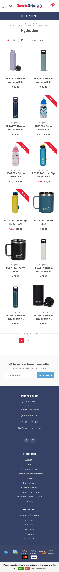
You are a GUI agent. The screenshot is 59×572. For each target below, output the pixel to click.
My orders (29, 520)
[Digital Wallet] (24, 552)
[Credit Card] (15, 552)
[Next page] (35, 340)
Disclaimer (29, 478)
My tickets (29, 524)
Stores (29, 464)
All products (29, 538)
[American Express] (6, 552)
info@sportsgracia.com (30, 428)
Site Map (30, 501)
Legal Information (29, 469)
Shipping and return (29, 492)
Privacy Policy (29, 483)
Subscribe (47, 375)
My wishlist (29, 529)
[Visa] (34, 557)
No (27, 569)
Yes (20, 569)
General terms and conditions (29, 473)
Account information (29, 515)
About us (29, 459)
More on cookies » (38, 569)
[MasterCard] (25, 557)
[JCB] (51, 552)
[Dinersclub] (33, 552)
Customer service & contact (29, 496)
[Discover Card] (42, 552)
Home (25, 23)
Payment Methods (29, 487)
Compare (29, 533)
